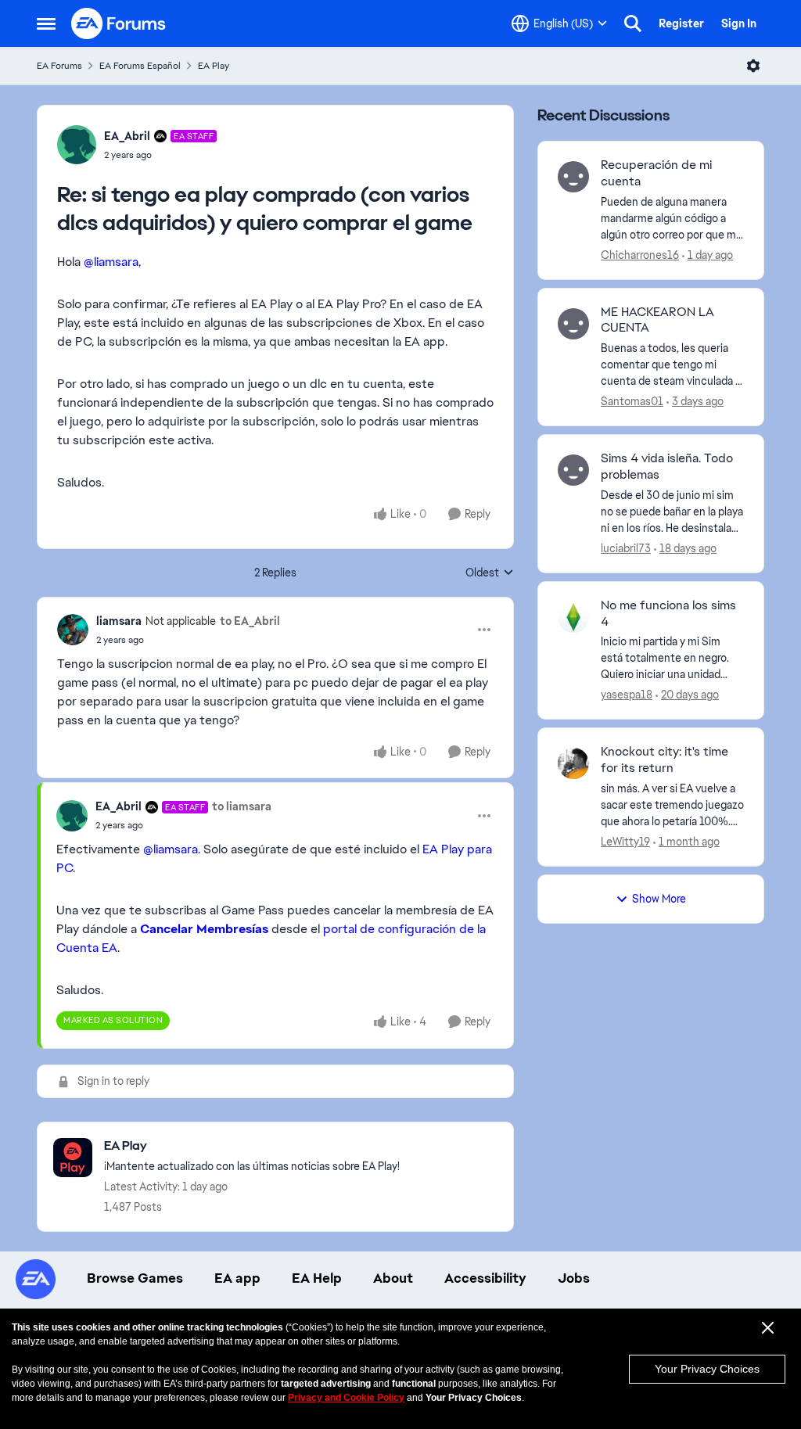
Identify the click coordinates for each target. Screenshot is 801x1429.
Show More (659, 899)
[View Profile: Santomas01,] (573, 323)
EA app (237, 1278)
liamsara (119, 621)
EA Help (317, 1278)
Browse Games (135, 1278)
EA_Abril (127, 136)
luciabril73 (626, 548)
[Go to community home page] (119, 23)
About (393, 1278)
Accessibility (485, 1278)
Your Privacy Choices (707, 1369)
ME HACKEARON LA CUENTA (657, 320)
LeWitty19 (625, 842)
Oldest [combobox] (489, 573)
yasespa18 (626, 695)
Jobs (574, 1278)
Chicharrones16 (640, 255)
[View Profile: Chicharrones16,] (573, 176)
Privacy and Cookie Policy (346, 1397)
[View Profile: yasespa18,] (573, 617)
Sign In (738, 23)
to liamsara (241, 806)
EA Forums (59, 65)
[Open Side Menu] (46, 23)
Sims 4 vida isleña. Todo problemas (667, 467)
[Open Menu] (753, 66)
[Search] (632, 23)
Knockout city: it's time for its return (664, 760)
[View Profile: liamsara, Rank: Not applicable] (72, 629)
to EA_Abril (250, 621)
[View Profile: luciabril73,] (573, 470)
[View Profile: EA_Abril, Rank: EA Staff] (76, 144)
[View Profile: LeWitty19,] (573, 763)
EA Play (213, 65)
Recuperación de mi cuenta (656, 173)
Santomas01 (632, 401)
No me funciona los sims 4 (668, 614)
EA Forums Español (140, 65)
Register (681, 23)
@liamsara (111, 261)
